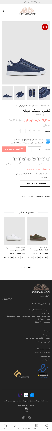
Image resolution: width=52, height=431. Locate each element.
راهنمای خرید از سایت (42, 352)
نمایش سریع (38, 242)
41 (42, 258)
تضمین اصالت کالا (43, 349)
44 (8, 258)
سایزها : (47, 131)
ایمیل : (47, 310)
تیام (19, 405)
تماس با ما (46, 335)
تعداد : (47, 149)
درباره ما (47, 331)
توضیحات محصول (43, 196)
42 (39, 258)
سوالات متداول (45, 356)
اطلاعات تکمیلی (27, 196)
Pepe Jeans (44, 247)
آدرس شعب (46, 360)
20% (45, 27)
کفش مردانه (33, 105)
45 (28, 258)
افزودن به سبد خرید (12, 149)
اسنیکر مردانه (21, 105)
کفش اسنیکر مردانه (40, 250)
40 (46, 258)
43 (35, 258)
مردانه (43, 105)
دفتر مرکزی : (45, 314)
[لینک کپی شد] (15, 159)
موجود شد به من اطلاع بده (34, 183)
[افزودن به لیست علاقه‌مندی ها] (31, 248)
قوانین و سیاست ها (43, 342)
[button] (29, 268)
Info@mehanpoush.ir (37, 310)
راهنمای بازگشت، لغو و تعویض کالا (38, 338)
